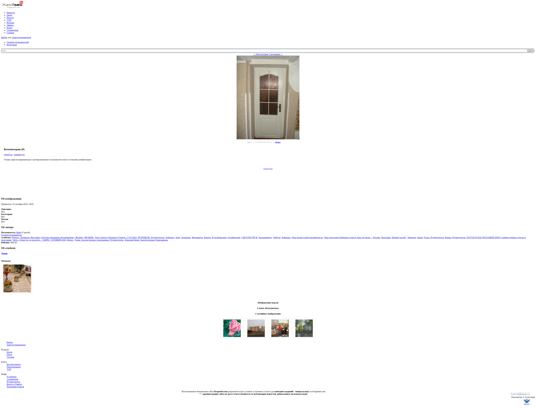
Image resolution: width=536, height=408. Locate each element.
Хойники (169, 237)
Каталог (10, 22)
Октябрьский (234, 237)
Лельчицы (186, 237)
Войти (4, 37)
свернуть (8, 154)
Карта (9, 28)
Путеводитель (13, 382)
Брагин (207, 237)
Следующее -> (276, 54)
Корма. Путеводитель (455, 237)
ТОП (9, 20)
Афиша (10, 25)
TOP (9, 369)
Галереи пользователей (18, 42)
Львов (420, 237)
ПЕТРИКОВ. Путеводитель (151, 237)
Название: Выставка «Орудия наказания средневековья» (47, 237)
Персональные (14, 367)
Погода (10, 17)
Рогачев (376, 237)
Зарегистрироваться (21, 37)
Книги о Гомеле (14, 384)
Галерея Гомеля (268, 168)
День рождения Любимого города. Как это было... (348, 237)
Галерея (10, 33)
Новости (11, 12)
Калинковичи (265, 237)
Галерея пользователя (11, 235)
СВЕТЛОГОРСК (249, 237)
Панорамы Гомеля (15, 387)
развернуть (19, 154)
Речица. (15, 237)
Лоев (177, 237)
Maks (278, 142)
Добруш (276, 237)
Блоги (9, 352)
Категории (12, 45)
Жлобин (79, 237)
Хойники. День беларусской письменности (302, 237)
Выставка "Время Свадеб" (393, 237)
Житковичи (197, 237)
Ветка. (70, 240)
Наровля (412, 237)
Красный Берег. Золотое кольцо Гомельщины (146, 240)
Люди (9, 15)
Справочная (12, 30)
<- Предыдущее (260, 54)
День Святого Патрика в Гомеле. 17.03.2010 (116, 237)
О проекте (11, 376)
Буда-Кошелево (219, 237)
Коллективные (14, 364)
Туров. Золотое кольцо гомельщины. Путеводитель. (99, 240)
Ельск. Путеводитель (434, 237)
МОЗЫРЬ (89, 237)
